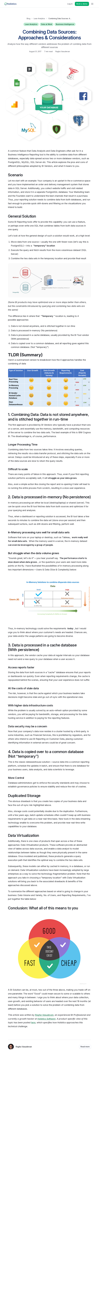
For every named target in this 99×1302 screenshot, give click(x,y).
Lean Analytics (39, 18)
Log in (70, 4)
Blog (28, 18)
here (33, 1022)
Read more (85, 1047)
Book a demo (81, 4)
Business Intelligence (65, 24)
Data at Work (46, 24)
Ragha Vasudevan (62, 51)
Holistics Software (46, 1019)
